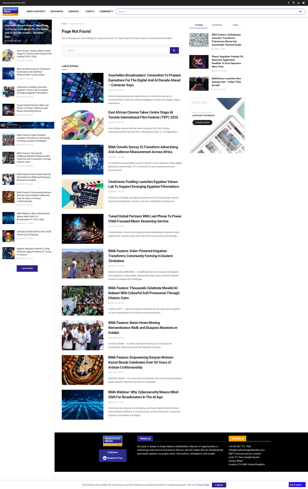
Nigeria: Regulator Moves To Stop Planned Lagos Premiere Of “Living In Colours (34, 251)
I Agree (219, 485)
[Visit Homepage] (10, 11)
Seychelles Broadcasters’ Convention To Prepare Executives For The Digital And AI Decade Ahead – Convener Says (144, 80)
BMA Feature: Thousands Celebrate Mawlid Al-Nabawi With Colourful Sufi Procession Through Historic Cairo (144, 293)
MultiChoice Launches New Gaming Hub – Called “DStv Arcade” (226, 82)
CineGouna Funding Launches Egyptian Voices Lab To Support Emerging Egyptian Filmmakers (32, 90)
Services (73, 11)
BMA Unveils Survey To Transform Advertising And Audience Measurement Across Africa (33, 72)
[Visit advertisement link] (27, 125)
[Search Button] (300, 11)
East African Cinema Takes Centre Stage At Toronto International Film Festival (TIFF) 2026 (34, 53)
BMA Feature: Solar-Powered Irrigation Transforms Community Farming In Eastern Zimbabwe (33, 138)
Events (90, 11)
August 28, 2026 (117, 90)
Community (106, 11)
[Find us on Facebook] (289, 3)
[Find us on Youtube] (303, 3)
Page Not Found (77, 24)
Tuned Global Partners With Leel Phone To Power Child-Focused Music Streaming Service (32, 108)
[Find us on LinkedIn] (298, 3)
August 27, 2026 (117, 402)
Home (64, 24)
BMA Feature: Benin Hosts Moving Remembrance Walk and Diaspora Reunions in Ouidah (34, 177)
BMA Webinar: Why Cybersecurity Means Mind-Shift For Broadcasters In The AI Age (33, 216)
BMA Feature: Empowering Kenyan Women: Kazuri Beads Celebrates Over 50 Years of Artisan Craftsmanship (141, 362)
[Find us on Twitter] (293, 3)
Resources (57, 11)
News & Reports (36, 11)
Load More (27, 268)
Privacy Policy (202, 485)
